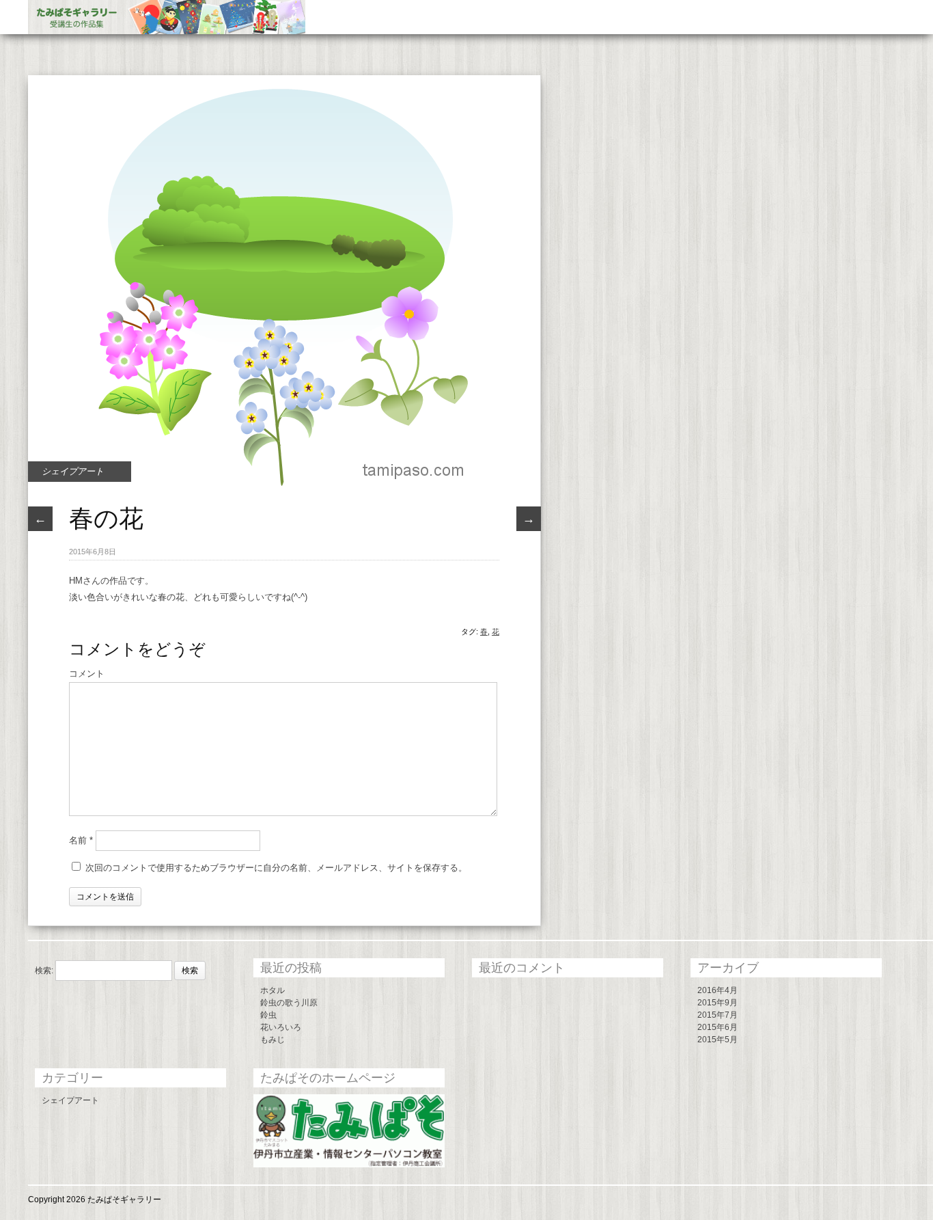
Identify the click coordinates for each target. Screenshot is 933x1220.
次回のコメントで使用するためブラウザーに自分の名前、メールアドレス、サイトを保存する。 (276, 868)
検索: (44, 970)
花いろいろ (280, 1027)
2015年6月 (717, 1027)
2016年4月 (717, 990)
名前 (81, 840)
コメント (87, 673)
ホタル (272, 990)
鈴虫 (268, 1015)
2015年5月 (717, 1039)
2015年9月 (717, 1002)
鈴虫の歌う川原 (289, 1002)
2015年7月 (717, 1015)
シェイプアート (73, 471)
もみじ (272, 1039)
